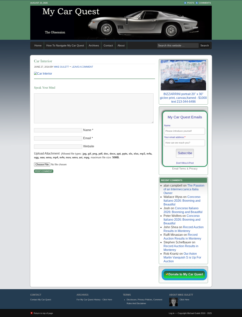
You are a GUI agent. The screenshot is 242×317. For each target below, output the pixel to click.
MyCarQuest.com (121, 23)
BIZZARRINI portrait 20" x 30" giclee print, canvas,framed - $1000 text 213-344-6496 (183, 97)
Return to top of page (43, 313)
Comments (205, 3)
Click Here (184, 299)
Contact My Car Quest (40, 299)
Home (38, 45)
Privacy (193, 168)
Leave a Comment (82, 67)
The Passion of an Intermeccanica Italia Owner (184, 189)
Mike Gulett (61, 67)
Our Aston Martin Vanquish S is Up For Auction (182, 257)
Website (88, 146)
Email (87, 138)
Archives (94, 45)
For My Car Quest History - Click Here (94, 299)
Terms (182, 168)
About (121, 45)
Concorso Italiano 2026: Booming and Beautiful (182, 200)
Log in (171, 313)
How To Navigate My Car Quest (65, 45)
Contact (108, 45)
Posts (190, 3)
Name (87, 130)
